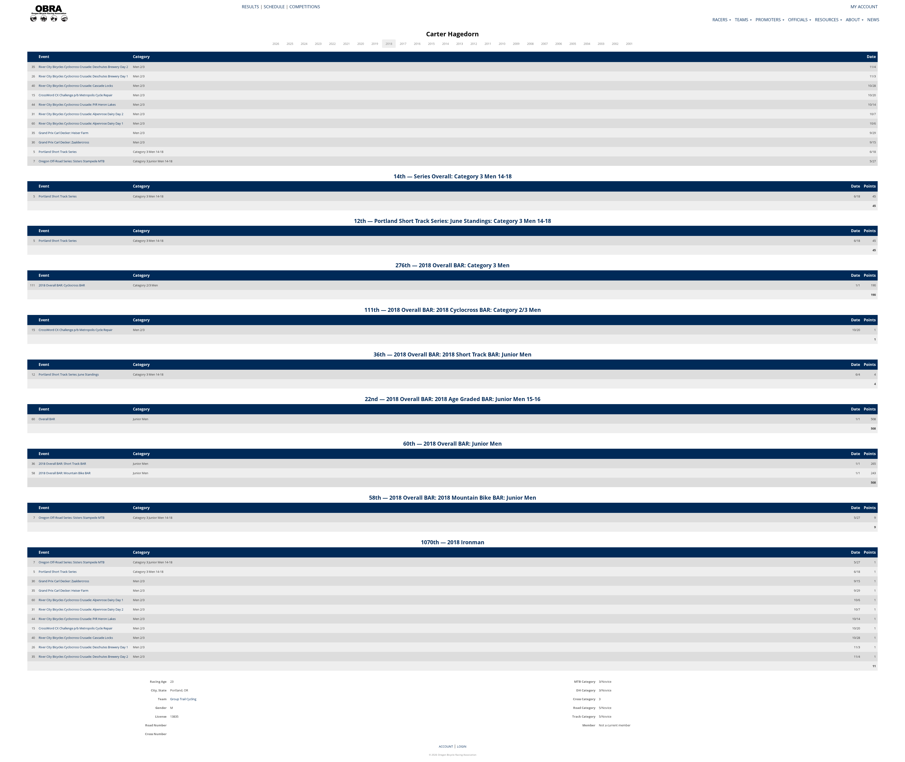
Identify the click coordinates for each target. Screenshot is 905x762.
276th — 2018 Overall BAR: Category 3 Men (452, 265)
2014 (445, 44)
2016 (417, 44)
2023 (318, 44)
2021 (346, 44)
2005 (572, 44)
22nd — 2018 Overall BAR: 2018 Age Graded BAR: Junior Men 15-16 (452, 399)
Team (162, 699)
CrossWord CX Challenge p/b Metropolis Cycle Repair (75, 95)
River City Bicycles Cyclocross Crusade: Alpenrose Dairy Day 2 (81, 114)
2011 (488, 44)
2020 (360, 44)
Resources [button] (827, 19)
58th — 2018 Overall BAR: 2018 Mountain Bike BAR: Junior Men (452, 497)
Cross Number (156, 734)
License (161, 716)
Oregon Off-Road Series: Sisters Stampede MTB (71, 161)
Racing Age (158, 681)
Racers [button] (720, 19)
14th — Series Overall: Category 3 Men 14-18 (453, 176)
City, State (159, 690)
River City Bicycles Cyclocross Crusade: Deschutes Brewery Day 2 (83, 67)
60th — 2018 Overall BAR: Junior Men (452, 443)
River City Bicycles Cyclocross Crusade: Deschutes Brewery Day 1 (83, 76)
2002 (615, 44)
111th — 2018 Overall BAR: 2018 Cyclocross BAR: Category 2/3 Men (452, 310)
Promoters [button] (769, 19)
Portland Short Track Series (58, 152)
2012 (473, 44)
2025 (290, 44)
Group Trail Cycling (183, 699)
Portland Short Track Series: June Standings (69, 374)
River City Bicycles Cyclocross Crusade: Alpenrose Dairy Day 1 (81, 123)
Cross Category (584, 699)
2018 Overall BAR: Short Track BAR (62, 463)
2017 (403, 44)
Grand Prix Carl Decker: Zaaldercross (64, 142)
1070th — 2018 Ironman (452, 542)
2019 (374, 44)
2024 (304, 44)
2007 (544, 44)
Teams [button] (742, 19)
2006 (558, 44)
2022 (332, 44)
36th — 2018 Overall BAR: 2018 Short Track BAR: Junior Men (452, 354)
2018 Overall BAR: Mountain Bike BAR (64, 473)
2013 (459, 44)
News (873, 19)
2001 (629, 44)
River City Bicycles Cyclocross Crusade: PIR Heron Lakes (77, 104)
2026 (275, 44)
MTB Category (584, 681)
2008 (530, 44)
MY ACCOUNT (864, 6)
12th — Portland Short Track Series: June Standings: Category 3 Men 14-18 (452, 221)
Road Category (584, 708)
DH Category (585, 690)
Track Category (583, 716)
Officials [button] (798, 19)
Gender (161, 708)
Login (461, 746)
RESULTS (250, 6)
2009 (516, 44)
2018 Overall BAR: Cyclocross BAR (62, 285)
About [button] (853, 19)
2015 (431, 44)
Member (588, 725)
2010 (502, 44)
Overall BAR (47, 419)
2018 (389, 44)
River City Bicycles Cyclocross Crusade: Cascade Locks (76, 86)
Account (446, 746)
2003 (601, 44)
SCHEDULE (274, 6)
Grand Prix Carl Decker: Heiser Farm (63, 133)
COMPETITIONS (304, 6)
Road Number (156, 725)
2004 (587, 44)
